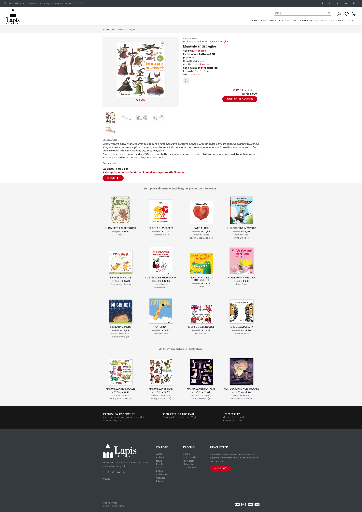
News (159, 460)
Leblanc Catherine (193, 41)
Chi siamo (161, 474)
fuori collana (199, 50)
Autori (159, 453)
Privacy (106, 478)
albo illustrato (201, 64)
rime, (138, 172)
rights (325, 20)
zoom (142, 100)
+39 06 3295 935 (15, 3)
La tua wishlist (190, 467)
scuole (314, 20)
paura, (163, 172)
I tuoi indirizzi (189, 464)
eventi (304, 20)
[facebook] (323, 3)
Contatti (160, 477)
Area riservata (110, 502)
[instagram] (330, 3)
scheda (111, 178)
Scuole (159, 467)
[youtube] (354, 3)
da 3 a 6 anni (203, 71)
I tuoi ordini (188, 460)
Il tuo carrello (190, 457)
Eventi (159, 464)
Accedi (186, 453)
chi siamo (337, 20)
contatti (350, 20)
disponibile (195, 74)
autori (273, 20)
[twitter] (338, 3)
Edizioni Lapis (117, 505)
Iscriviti (218, 468)
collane (284, 20)
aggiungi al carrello (240, 99)
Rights (159, 470)
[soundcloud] (346, 3)
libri (262, 20)
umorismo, (150, 172)
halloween (176, 172)
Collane (160, 457)
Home (254, 20)
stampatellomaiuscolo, (118, 172)
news (294, 20)
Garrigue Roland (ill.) (216, 41)
